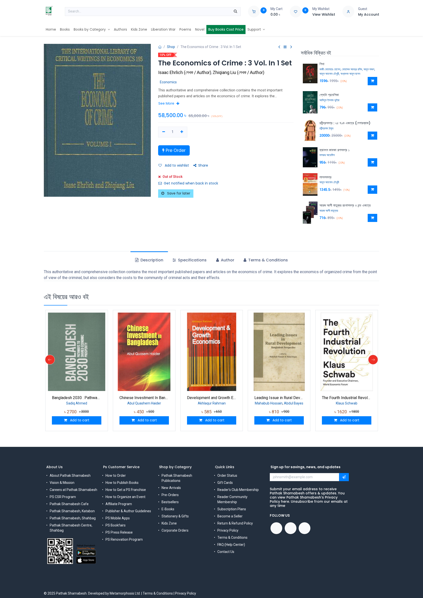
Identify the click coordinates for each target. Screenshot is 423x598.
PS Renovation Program (124, 539)
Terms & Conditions (232, 537)
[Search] (235, 11)
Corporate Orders (175, 530)
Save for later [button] (178, 193)
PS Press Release (119, 532)
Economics (168, 82)
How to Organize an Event (125, 497)
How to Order (116, 475)
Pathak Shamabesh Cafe (69, 504)
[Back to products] (285, 47)
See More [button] (166, 103)
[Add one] (181, 132)
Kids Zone (169, 523)
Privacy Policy (227, 530)
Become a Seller (230, 516)
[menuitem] (51, 29)
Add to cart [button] (79, 420)
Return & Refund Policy (235, 523)
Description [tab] (151, 260)
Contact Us (225, 552)
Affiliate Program (119, 504)
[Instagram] (304, 528)
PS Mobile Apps (118, 518)
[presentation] (50, 360)
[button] (372, 81)
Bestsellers (170, 502)
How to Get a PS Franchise (126, 490)
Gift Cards (225, 483)
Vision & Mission (62, 483)
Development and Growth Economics (211, 397)
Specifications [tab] (192, 260)
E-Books (168, 509)
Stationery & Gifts (175, 516)
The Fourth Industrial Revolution (346, 397)
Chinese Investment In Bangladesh (144, 397)
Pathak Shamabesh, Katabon (72, 511)
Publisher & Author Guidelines (128, 511)
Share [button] (203, 165)
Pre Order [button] (175, 150)
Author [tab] (227, 260)
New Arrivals (171, 488)
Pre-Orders (170, 495)
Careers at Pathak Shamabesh (73, 490)
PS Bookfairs (116, 525)
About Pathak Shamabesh (70, 475)
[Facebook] (276, 528)
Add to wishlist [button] (176, 165)
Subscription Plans (231, 509)
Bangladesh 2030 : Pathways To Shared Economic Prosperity (76, 397)
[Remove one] (163, 132)
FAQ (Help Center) (231, 545)
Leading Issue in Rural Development (279, 397)
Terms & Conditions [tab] (267, 260)
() (185, 72)
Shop (171, 47)
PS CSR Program (63, 497)
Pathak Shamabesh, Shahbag (73, 518)
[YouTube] (290, 528)
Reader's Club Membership (238, 490)
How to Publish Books (122, 483)
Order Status (227, 475)
